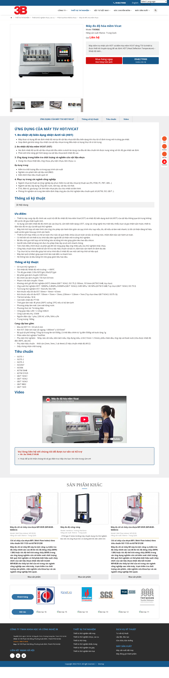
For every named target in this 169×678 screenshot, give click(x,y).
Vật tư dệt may (101, 10)
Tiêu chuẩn (111, 119)
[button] (11, 61)
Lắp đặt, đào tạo (122, 637)
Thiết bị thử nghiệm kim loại (84, 651)
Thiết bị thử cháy (79, 640)
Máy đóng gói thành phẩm (126, 654)
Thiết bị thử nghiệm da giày (84, 647)
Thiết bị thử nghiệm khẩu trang (85, 644)
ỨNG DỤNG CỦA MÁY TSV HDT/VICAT (57, 119)
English (135, 2)
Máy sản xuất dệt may (124, 650)
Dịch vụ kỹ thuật (126, 629)
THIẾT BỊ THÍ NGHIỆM (80, 10)
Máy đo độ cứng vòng (70, 527)
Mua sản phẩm (34, 577)
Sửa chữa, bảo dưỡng (124, 640)
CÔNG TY (62, 10)
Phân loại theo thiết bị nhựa (66, 18)
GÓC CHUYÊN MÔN (122, 10)
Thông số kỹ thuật (90, 119)
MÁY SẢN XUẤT (142, 10)
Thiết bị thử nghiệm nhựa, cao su (43, 18)
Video (126, 119)
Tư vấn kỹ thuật (122, 633)
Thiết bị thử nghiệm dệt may (84, 633)
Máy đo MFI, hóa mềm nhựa (88, 18)
